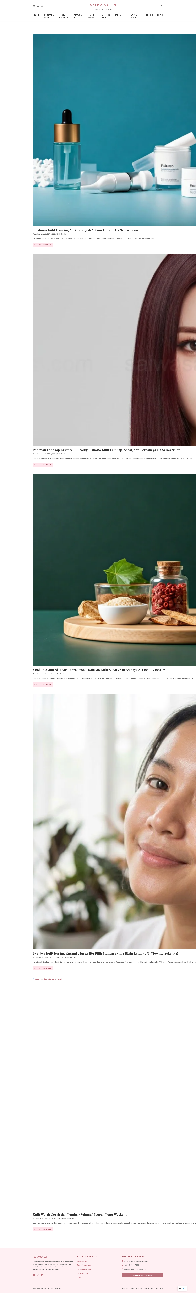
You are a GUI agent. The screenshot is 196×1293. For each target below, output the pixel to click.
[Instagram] (38, 6)
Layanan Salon (135, 16)
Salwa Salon (103, 4)
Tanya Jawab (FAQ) (84, 1265)
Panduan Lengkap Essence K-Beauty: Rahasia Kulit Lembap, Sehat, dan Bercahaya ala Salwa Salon (106, 450)
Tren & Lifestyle (119, 16)
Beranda (36, 15)
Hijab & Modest (91, 16)
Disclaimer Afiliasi (157, 1288)
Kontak (160, 15)
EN (184, 1288)
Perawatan (79, 15)
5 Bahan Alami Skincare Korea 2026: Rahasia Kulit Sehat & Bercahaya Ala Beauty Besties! (100, 670)
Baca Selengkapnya (42, 245)
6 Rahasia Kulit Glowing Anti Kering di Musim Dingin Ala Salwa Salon (85, 230)
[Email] (42, 6)
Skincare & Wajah (49, 16)
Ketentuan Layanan (84, 1269)
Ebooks (149, 15)
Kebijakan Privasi (83, 1273)
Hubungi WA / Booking (142, 1275)
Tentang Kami (82, 1261)
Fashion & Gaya (106, 16)
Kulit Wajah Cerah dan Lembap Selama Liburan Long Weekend (80, 1214)
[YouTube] (34, 6)
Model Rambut (62, 16)
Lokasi (79, 1277)
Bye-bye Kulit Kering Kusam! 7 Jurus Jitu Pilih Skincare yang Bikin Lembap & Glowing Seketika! (105, 953)
